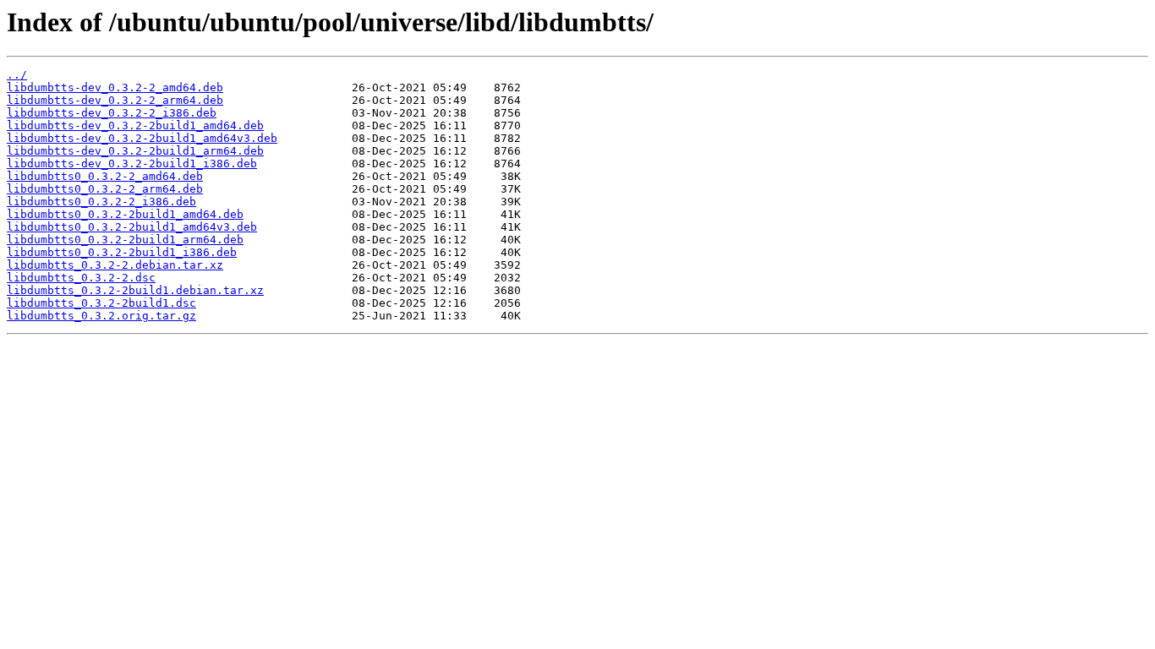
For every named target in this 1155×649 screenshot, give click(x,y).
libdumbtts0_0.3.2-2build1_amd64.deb (125, 214)
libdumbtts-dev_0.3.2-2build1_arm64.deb (135, 151)
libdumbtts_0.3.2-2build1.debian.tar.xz (135, 290)
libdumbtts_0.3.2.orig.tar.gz (101, 315)
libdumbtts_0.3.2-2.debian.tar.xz (115, 265)
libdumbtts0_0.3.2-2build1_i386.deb (122, 252)
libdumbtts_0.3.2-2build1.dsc (101, 303)
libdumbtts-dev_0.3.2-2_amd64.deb (115, 87)
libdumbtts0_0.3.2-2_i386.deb (101, 201)
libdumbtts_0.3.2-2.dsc (81, 277)
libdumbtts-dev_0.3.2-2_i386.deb (111, 112)
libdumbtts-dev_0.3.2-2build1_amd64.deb (135, 125)
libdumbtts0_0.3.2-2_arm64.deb (105, 189)
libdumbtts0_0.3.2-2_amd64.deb (105, 176)
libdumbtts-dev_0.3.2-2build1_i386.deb (132, 163)
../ (17, 74)
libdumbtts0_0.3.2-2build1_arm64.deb (125, 239)
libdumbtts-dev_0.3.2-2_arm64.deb (115, 100)
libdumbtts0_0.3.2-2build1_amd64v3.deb (132, 227)
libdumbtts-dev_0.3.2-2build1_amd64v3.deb (142, 138)
